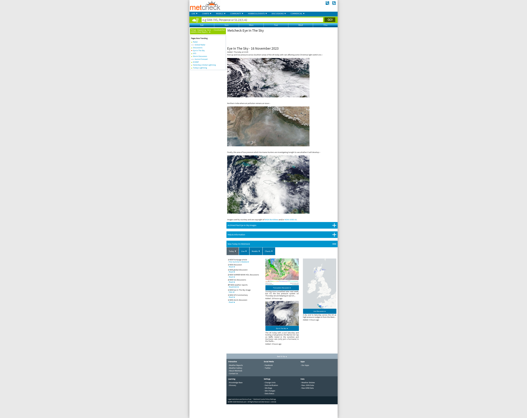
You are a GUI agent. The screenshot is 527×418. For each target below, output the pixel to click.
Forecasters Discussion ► (282, 288)
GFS (194, 53)
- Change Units (270, 382)
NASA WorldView (271, 219)
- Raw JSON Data (307, 385)
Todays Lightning (200, 68)
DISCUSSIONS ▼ (279, 13)
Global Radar (200, 44)
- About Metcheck (235, 370)
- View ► (231, 292)
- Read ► (231, 267)
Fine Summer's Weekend (239, 262)
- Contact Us (233, 373)
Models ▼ (256, 251)
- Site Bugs (268, 388)
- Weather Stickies (308, 382)
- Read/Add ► (233, 287)
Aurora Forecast (201, 59)
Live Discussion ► (319, 311)
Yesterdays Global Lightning (204, 65)
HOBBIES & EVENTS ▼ (257, 13)
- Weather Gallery (235, 368)
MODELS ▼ (221, 13)
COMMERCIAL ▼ (298, 13)
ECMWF (196, 62)
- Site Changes (269, 390)
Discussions (197, 47)
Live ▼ (244, 251)
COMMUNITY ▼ (237, 13)
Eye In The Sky (199, 50)
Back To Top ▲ (282, 356)
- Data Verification (271, 385)
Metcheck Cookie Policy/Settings (264, 399)
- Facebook (268, 365)
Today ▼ (232, 251)
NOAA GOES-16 (291, 219)
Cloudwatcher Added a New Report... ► (208, 31)
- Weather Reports (235, 365)
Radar (195, 42)
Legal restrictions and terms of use (239, 399)
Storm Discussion (200, 56)
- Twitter (267, 368)
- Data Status (269, 393)
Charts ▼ (269, 251)
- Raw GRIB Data (307, 388)
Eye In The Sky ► (282, 328)
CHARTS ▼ (207, 13)
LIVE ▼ (195, 13)
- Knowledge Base (235, 382)
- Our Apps (305, 365)
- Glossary (232, 385)
